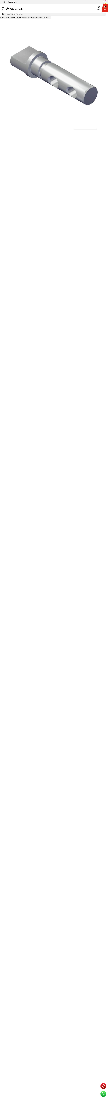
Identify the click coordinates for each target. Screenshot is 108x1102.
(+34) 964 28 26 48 (11, 2)
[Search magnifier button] (3, 14)
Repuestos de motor (18, 17)
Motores (8, 17)
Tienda (2, 17)
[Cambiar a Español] (105, 4)
